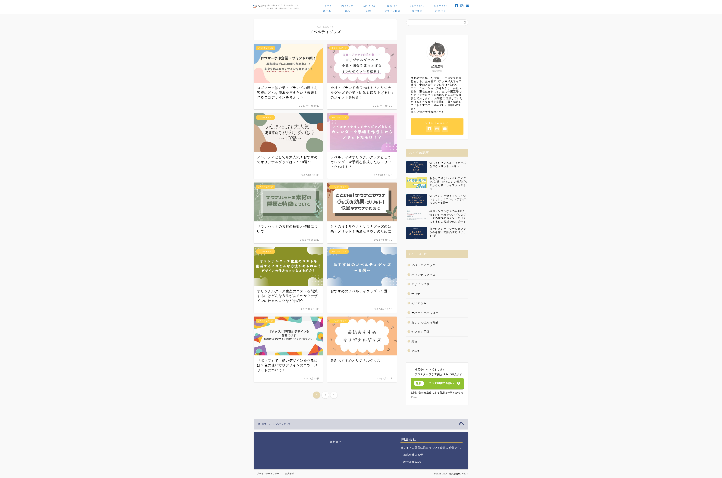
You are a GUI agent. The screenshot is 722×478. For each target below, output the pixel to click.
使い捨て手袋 (420, 331)
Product (347, 7)
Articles (369, 7)
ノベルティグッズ (423, 265)
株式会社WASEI (413, 462)
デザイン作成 (420, 284)
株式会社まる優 (413, 454)
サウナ (415, 293)
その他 (415, 350)
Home (327, 7)
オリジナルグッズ (423, 274)
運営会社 (335, 441)
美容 (414, 341)
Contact (440, 7)
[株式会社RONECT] (275, 8)
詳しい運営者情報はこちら (428, 112)
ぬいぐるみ (418, 303)
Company (417, 7)
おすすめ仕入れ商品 (424, 322)
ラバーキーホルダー (424, 312)
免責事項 (289, 473)
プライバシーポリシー (268, 473)
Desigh (392, 7)
